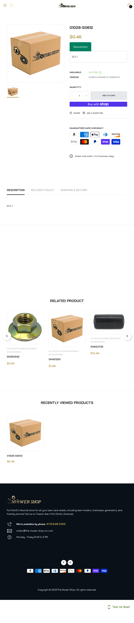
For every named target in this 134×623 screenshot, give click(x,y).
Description (16, 190)
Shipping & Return (74, 190)
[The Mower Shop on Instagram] (70, 562)
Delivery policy (42, 190)
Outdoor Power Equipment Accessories (22, 350)
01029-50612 (14, 455)
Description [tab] (80, 47)
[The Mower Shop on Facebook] (63, 562)
